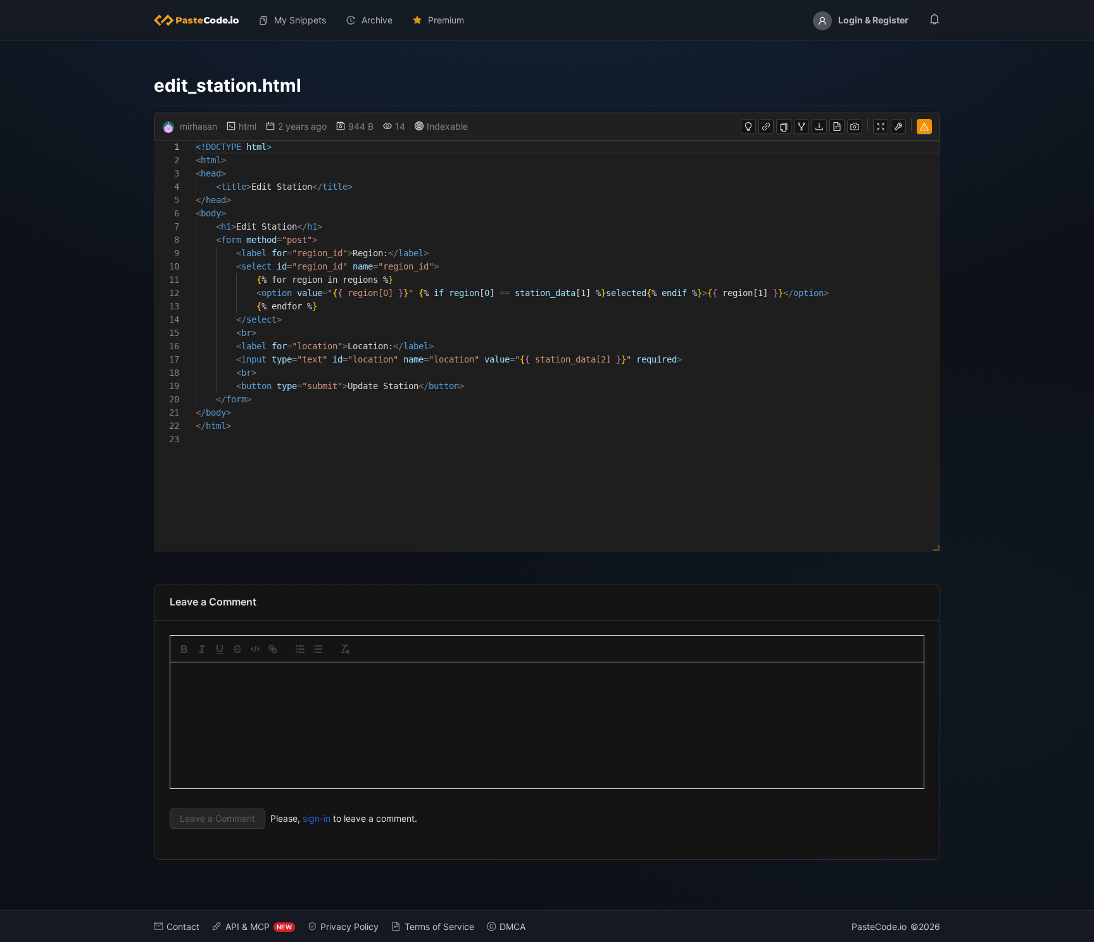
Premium (446, 20)
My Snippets (300, 20)
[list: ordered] (300, 649)
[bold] (184, 649)
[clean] (345, 649)
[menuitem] (201, 20)
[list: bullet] (318, 649)
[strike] (237, 649)
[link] (273, 649)
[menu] (547, 20)
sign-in (316, 818)
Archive (377, 20)
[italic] (202, 649)
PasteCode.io (879, 926)
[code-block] (255, 649)
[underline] (220, 649)
